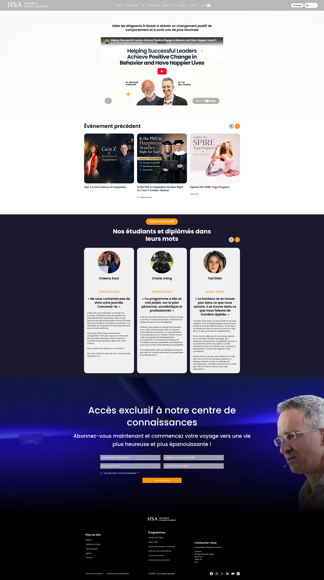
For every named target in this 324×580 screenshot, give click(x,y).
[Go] (231, 239)
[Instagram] (216, 573)
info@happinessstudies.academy (208, 547)
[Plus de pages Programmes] (173, 5)
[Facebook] (211, 573)
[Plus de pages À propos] (186, 5)
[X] (222, 573)
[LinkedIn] (227, 573)
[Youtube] (233, 573)
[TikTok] (238, 573)
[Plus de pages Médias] (197, 5)
